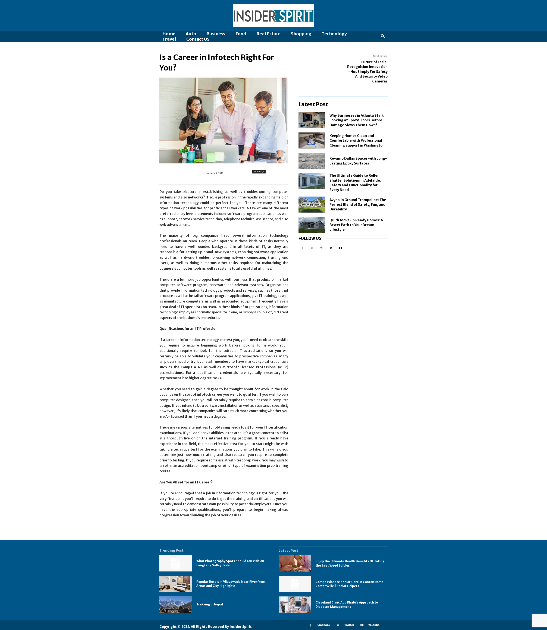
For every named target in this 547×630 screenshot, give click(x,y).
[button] (383, 36)
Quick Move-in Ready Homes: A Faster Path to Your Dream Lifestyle (356, 225)
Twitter (349, 625)
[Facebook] (302, 248)
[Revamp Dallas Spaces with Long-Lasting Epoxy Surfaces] (311, 161)
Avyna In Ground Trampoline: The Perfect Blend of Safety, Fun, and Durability (357, 204)
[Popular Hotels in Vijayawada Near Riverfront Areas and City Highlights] (175, 584)
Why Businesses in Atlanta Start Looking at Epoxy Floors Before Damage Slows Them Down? (356, 120)
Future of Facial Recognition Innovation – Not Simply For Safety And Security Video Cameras (367, 71)
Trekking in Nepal (209, 604)
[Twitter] (331, 248)
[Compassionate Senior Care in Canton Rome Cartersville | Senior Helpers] (295, 584)
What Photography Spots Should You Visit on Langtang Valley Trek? (230, 563)
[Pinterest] (321, 248)
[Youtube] (340, 248)
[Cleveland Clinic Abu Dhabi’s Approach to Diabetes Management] (295, 604)
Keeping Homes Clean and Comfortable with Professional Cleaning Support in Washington (357, 140)
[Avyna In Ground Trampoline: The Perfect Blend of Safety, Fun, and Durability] (311, 205)
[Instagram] (312, 248)
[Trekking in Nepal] (175, 604)
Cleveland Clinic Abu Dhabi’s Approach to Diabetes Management (347, 605)
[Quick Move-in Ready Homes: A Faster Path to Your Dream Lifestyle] (311, 225)
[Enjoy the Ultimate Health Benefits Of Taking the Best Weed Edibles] (295, 563)
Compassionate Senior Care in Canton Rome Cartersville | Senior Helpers (350, 584)
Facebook (323, 625)
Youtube (373, 625)
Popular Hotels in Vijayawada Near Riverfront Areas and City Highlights (231, 584)
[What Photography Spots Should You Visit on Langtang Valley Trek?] (175, 563)
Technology (258, 171)
